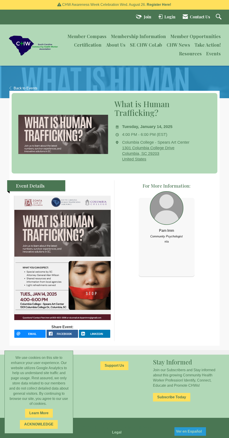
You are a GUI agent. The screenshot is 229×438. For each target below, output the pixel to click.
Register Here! (159, 5)
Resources (190, 53)
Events (213, 53)
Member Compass (87, 36)
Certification (88, 45)
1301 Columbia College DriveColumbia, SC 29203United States (148, 153)
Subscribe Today (171, 397)
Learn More (39, 413)
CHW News (178, 45)
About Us (115, 45)
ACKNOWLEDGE (38, 424)
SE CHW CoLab (146, 45)
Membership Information (138, 36)
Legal (116, 432)
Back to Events (25, 88)
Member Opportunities (195, 36)
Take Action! (208, 45)
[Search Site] (219, 17)
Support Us (114, 365)
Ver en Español (189, 431)
